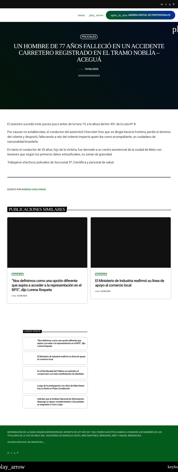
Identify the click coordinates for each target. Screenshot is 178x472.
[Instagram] (170, 4)
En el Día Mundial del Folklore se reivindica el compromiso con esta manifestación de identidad (60, 372)
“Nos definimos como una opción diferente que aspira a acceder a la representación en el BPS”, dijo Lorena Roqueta (46, 285)
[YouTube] (162, 4)
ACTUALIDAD (17, 274)
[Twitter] (166, 4)
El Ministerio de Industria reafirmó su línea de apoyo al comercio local (129, 283)
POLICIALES (89, 36)
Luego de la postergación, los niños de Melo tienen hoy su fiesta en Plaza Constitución (60, 387)
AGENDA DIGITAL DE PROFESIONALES (140, 15)
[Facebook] (173, 4)
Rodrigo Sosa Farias (34, 189)
